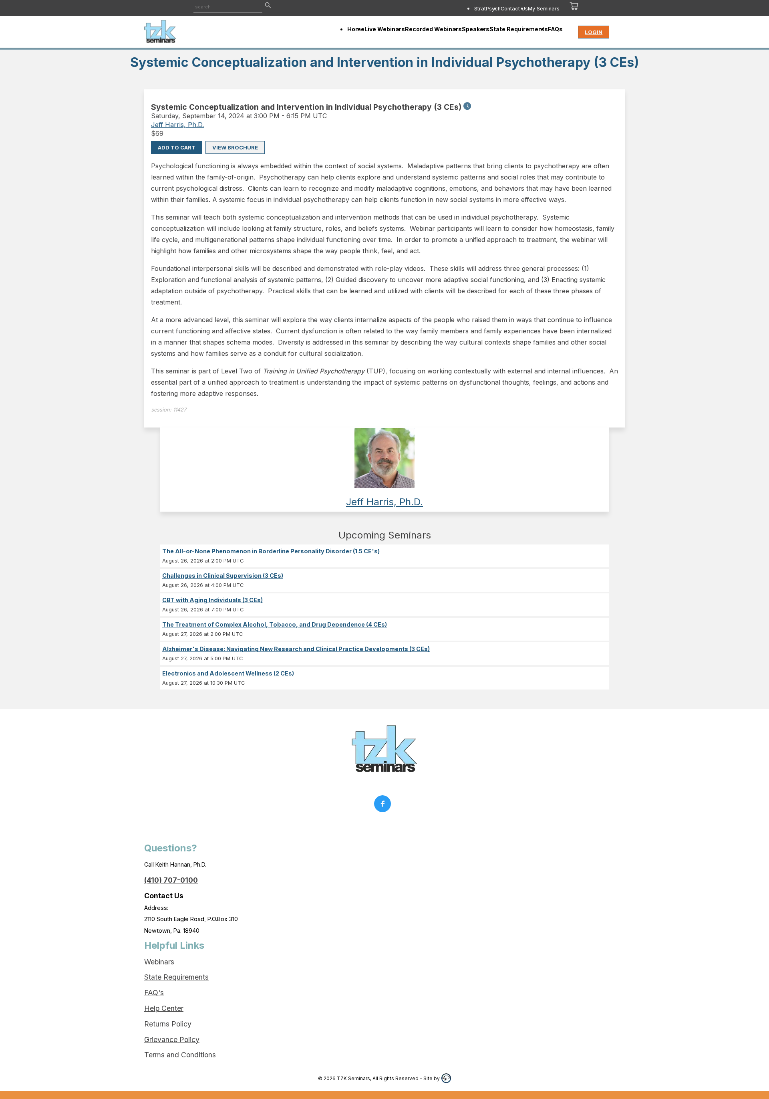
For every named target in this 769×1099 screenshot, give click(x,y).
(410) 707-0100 (171, 880)
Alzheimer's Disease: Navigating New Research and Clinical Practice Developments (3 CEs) (296, 648)
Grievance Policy (171, 1039)
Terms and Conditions (180, 1055)
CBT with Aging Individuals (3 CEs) (212, 600)
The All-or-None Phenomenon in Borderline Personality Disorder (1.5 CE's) (271, 551)
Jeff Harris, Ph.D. (177, 125)
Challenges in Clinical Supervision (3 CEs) (222, 575)
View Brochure (235, 147)
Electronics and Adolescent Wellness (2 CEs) (228, 673)
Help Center (163, 1008)
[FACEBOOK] (384, 805)
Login (593, 32)
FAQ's (154, 992)
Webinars (159, 962)
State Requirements (176, 977)
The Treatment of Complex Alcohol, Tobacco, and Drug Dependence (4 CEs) (274, 624)
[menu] (440, 8)
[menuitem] (487, 8)
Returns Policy (167, 1024)
